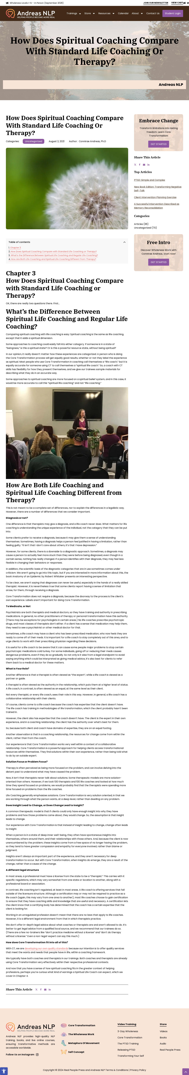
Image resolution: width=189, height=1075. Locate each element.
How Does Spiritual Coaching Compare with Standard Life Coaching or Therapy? (54, 251)
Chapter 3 (15, 247)
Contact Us (152, 13)
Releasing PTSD (126, 1050)
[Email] (46, 989)
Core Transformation (130, 1037)
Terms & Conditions (116, 1070)
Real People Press (170, 1050)
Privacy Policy (138, 1070)
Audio (163, 1043)
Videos (163, 1031)
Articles (138, 224)
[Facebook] (42, 989)
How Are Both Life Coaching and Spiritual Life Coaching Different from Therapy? (53, 259)
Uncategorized (33, 141)
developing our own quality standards (46, 948)
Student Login (173, 13)
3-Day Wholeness (128, 1031)
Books (163, 1037)
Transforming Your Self (131, 1056)
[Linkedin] (51, 989)
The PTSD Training (128, 1043)
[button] (4, 1071)
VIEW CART (177, 2)
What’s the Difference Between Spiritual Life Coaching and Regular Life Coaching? (54, 255)
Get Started (159, 144)
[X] (37, 989)
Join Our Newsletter (155, 2)
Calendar (123, 13)
